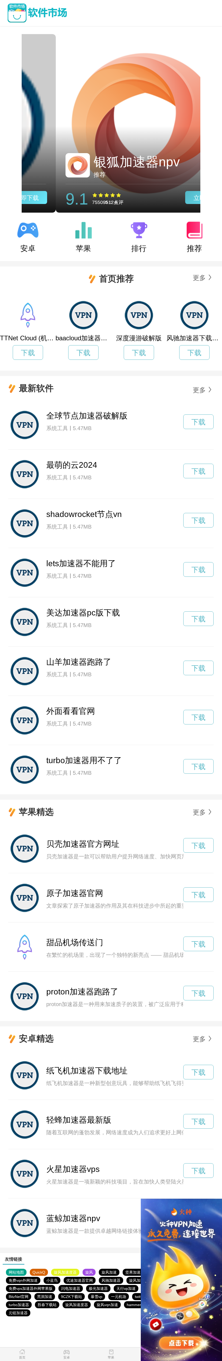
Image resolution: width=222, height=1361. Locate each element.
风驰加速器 (111, 1280)
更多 (199, 277)
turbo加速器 (19, 1305)
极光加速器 (98, 1288)
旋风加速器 (138, 1280)
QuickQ (38, 1272)
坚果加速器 (134, 1272)
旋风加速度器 (65, 1272)
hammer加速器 (139, 1305)
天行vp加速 (126, 1288)
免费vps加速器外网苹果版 (31, 1288)
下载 (28, 353)
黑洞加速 (44, 1296)
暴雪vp (96, 1296)
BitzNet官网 (18, 1296)
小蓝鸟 (52, 1280)
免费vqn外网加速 (23, 1280)
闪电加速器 (70, 1288)
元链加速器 (18, 1313)
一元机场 (118, 1296)
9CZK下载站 (71, 1296)
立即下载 (171, 198)
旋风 (89, 1272)
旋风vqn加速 (107, 1305)
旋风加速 (109, 1272)
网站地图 (16, 1272)
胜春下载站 (47, 1305)
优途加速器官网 (79, 1280)
